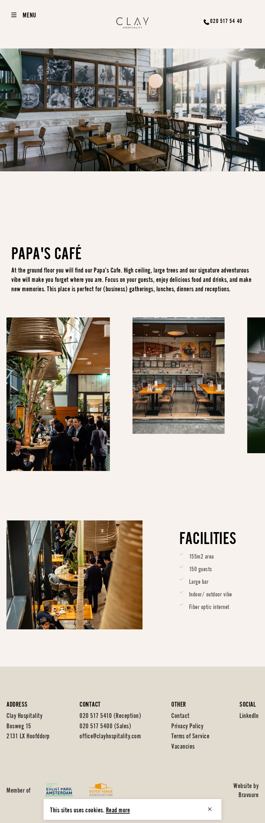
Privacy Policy (187, 725)
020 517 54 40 (226, 20)
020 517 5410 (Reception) (110, 715)
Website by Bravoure (246, 789)
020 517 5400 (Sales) (105, 725)
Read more (118, 809)
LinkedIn (249, 715)
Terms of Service (190, 735)
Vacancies (183, 745)
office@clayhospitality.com (110, 735)
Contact (180, 715)
